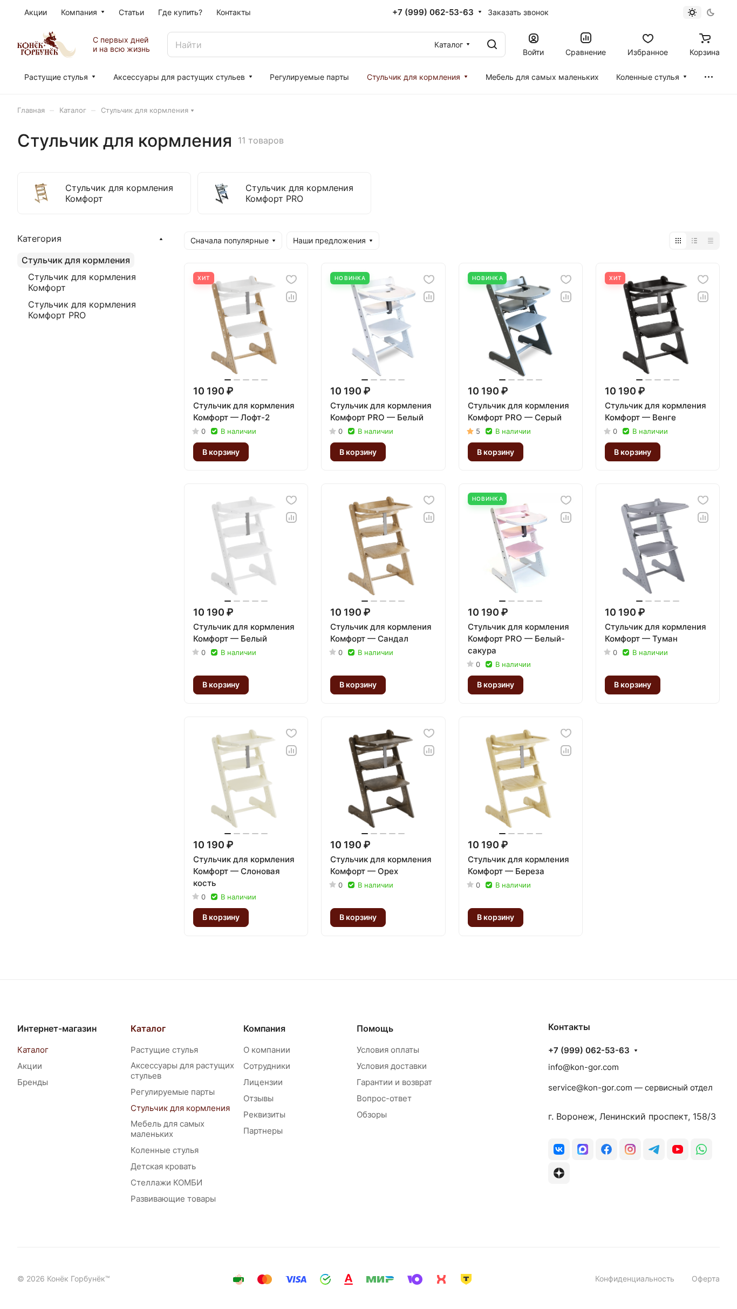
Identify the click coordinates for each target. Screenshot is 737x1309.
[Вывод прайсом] (710, 241)
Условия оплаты (388, 1050)
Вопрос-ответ (384, 1098)
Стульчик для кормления (76, 260)
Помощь (375, 1028)
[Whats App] (701, 1149)
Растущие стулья (164, 1050)
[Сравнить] (291, 296)
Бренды (32, 1082)
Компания (264, 1028)
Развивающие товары (173, 1199)
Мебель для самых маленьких (167, 1129)
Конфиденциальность (634, 1278)
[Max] (582, 1149)
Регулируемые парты (173, 1092)
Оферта (706, 1278)
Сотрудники (266, 1066)
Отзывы (258, 1098)
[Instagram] (630, 1149)
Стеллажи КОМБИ (166, 1182)
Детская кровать (163, 1166)
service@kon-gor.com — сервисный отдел (630, 1087)
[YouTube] (677, 1149)
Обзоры (372, 1114)
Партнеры (263, 1131)
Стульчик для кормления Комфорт (82, 282)
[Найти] (492, 44)
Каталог (33, 1050)
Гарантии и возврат (394, 1082)
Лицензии (263, 1082)
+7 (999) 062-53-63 (433, 12)
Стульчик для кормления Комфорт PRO (82, 310)
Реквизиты (264, 1114)
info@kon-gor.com (583, 1067)
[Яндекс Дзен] (559, 1173)
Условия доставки (392, 1066)
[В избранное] (291, 279)
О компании (266, 1050)
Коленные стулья (165, 1150)
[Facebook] (606, 1149)
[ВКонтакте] (559, 1149)
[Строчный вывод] (694, 241)
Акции (29, 1066)
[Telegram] (654, 1149)
